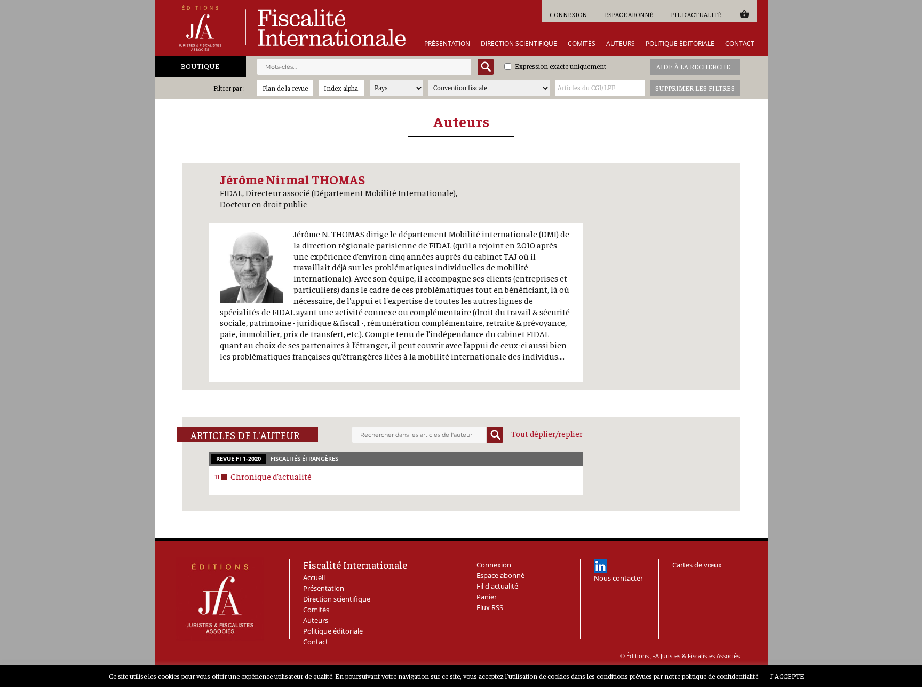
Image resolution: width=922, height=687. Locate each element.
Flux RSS (489, 607)
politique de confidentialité (720, 676)
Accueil (314, 577)
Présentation (447, 44)
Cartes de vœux (697, 564)
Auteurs (620, 44)
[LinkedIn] (600, 566)
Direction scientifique (519, 44)
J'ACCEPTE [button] (787, 676)
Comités (581, 44)
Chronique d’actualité (271, 476)
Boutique (200, 66)
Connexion (568, 14)
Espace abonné (629, 14)
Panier (744, 13)
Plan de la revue (285, 87)
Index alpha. (341, 87)
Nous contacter (618, 578)
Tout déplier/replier (547, 433)
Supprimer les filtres (695, 87)
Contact (739, 44)
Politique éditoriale (680, 44)
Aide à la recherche (693, 66)
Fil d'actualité (696, 14)
